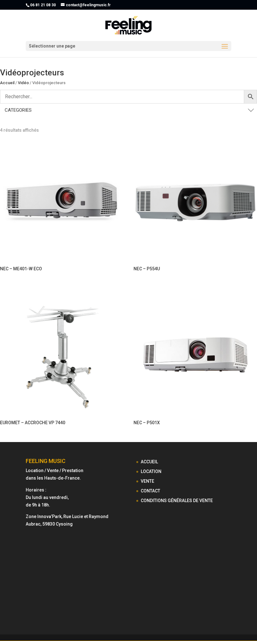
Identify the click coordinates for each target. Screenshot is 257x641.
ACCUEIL (149, 461)
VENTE (147, 481)
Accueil (7, 82)
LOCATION (151, 471)
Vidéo (23, 82)
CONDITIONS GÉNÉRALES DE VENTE (177, 500)
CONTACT (150, 490)
